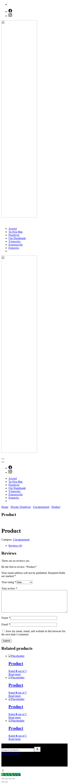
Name (5, 617)
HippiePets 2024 (10, 753)
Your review (9, 588)
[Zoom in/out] (13, 778)
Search (5, 745)
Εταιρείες (13, 247)
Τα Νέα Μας (15, 231)
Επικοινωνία (15, 244)
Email (5, 624)
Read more (14, 674)
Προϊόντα (13, 235)
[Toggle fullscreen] (9, 778)
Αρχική (12, 228)
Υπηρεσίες (14, 241)
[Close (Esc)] (2, 778)
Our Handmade (17, 238)
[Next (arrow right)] (6, 781)
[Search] (37, 749)
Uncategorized (21, 539)
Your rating (8, 582)
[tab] (38, 545)
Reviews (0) (15, 545)
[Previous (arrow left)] (2, 781)
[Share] (6, 778)
